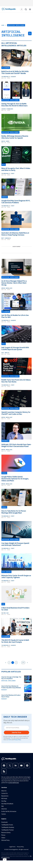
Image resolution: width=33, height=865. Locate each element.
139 (23, 662)
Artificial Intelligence (8, 680)
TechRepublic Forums (7, 825)
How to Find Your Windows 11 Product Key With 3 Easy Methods (11, 686)
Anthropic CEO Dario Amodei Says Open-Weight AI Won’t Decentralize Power (16, 445)
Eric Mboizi (5, 352)
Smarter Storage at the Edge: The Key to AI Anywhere (11, 677)
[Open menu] (30, 9)
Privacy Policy (17, 739)
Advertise (4, 809)
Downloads (4, 822)
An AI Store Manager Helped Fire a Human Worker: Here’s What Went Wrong (14, 283)
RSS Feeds (4, 798)
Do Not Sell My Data (13, 782)
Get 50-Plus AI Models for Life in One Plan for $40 (15, 316)
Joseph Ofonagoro (7, 109)
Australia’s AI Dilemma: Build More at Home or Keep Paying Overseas (15, 234)
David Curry (5, 141)
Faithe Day (5, 613)
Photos (3, 835)
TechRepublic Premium (7, 830)
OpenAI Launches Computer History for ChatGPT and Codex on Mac (15, 413)
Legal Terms (12, 846)
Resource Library (6, 832)
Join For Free (16, 732)
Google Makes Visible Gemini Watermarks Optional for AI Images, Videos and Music (15, 479)
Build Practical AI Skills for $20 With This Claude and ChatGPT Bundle (15, 72)
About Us (3, 791)
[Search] (25, 9)
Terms (10, 739)
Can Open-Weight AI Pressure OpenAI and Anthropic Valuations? (15, 544)
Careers (3, 814)
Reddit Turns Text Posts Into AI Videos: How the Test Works (16, 381)
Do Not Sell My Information (8, 811)
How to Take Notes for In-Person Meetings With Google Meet (13, 512)
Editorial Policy (5, 840)
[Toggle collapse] (5, 859)
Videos (3, 837)
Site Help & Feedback (7, 803)
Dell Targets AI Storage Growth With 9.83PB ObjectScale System (15, 349)
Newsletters (4, 796)
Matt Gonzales (6, 238)
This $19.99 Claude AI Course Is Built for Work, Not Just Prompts (15, 641)
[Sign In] (21, 9)
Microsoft (4, 689)
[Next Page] (27, 662)
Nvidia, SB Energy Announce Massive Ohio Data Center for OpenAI (14, 137)
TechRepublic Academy (8, 76)
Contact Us (4, 793)
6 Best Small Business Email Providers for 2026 (15, 609)
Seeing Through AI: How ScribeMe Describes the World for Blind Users (14, 105)
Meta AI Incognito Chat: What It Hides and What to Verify (15, 169)
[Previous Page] (5, 662)
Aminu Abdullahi (6, 288)
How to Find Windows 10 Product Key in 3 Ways (11, 696)
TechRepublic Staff (7, 173)
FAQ (2, 806)
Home (2, 25)
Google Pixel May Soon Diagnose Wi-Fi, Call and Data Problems (15, 202)
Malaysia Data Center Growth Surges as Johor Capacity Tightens (16, 576)
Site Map (3, 801)
